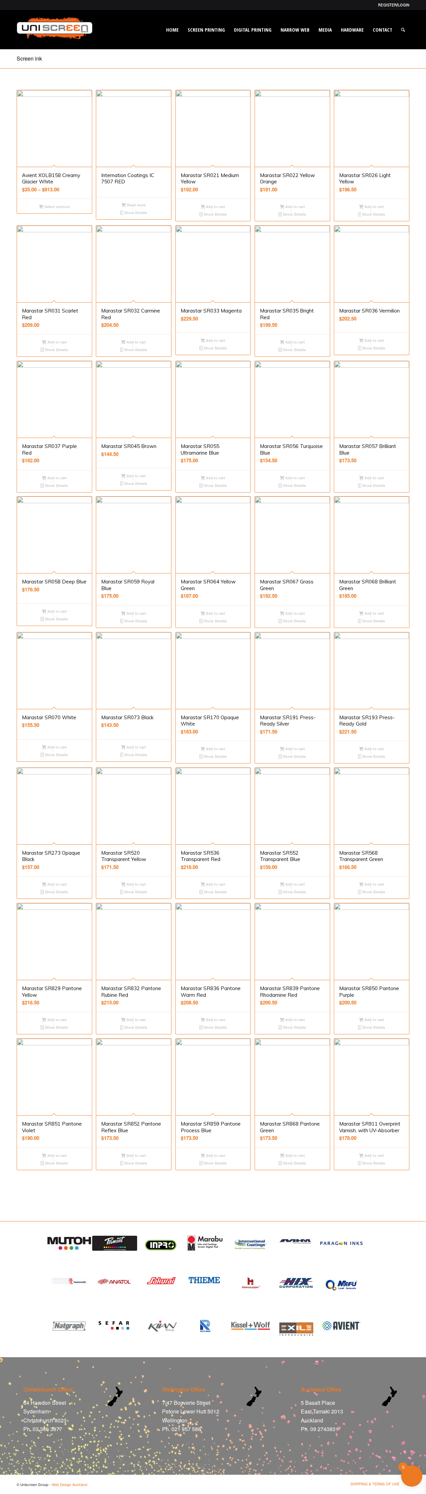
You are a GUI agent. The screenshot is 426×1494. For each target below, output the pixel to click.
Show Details (135, 212)
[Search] (403, 29)
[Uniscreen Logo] (55, 36)
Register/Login (393, 5)
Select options (56, 206)
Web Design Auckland (69, 1484)
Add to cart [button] (215, 206)
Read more (136, 204)
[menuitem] (392, 5)
